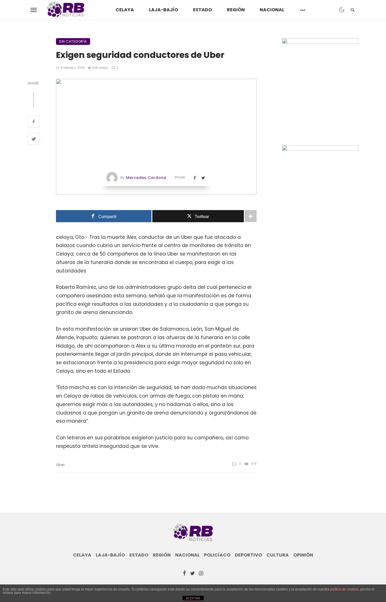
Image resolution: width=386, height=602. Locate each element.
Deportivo (248, 555)
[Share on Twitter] (34, 140)
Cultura (277, 555)
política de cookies (344, 589)
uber (60, 464)
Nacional (272, 9)
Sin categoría (73, 41)
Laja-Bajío (163, 9)
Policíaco (217, 555)
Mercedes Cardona (146, 177)
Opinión (303, 555)
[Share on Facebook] (34, 122)
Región (236, 9)
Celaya (125, 9)
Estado (202, 9)
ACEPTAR (193, 598)
